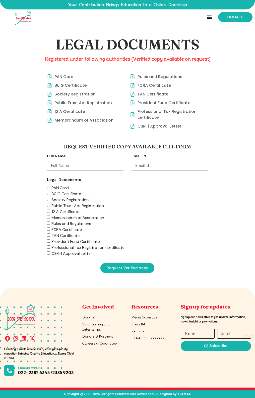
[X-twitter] (32, 338)
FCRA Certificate (67, 229)
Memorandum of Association (78, 217)
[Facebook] (7, 338)
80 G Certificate (66, 193)
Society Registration (70, 199)
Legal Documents (64, 180)
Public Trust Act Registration (78, 205)
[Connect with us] (9, 370)
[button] (209, 17)
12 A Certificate (65, 211)
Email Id (138, 156)
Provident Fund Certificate (76, 241)
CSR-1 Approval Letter (72, 253)
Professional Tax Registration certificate (88, 247)
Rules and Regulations (71, 223)
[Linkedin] (23, 338)
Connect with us (30, 368)
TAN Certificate (66, 235)
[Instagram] (15, 338)
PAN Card (60, 187)
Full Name (56, 156)
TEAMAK (184, 394)
